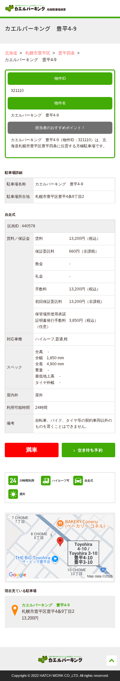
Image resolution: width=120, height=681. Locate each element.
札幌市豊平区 (37, 53)
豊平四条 (66, 53)
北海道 (11, 53)
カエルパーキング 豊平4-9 (46, 605)
